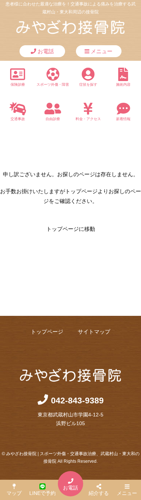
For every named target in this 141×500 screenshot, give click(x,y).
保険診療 (17, 84)
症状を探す (88, 84)
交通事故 (17, 119)
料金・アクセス (88, 119)
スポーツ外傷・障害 (53, 84)
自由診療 (53, 119)
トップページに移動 (70, 229)
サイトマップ (94, 332)
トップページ (47, 332)
